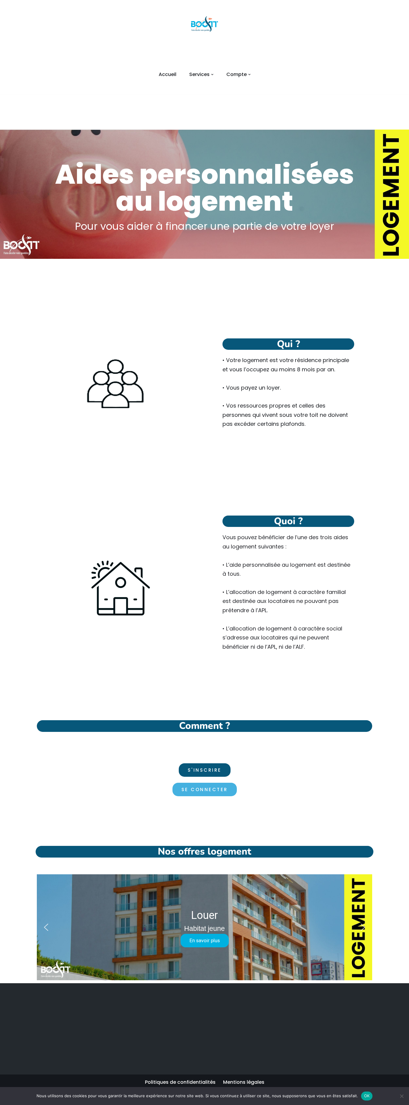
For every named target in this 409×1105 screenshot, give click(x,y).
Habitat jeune (204, 928)
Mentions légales (243, 1082)
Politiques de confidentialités (180, 1082)
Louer (204, 915)
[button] (212, 74)
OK (367, 1095)
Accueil (167, 74)
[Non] (402, 1096)
